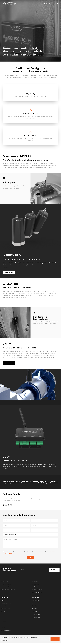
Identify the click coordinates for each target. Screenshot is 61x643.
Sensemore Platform (6, 587)
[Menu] (58, 3)
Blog (33, 603)
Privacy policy (5, 640)
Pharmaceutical (5, 608)
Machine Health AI (6, 584)
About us (3, 625)
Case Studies (35, 600)
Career (3, 628)
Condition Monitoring (37, 589)
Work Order (35, 608)
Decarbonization (36, 584)
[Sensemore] (8, 3)
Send (30, 557)
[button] (3, 505)
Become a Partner (6, 630)
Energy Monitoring (37, 592)
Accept (55, 639)
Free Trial (47, 3)
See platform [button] (9, 272)
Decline (45, 639)
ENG (55, 3)
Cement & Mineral (6, 603)
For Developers (36, 617)
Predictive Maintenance (38, 587)
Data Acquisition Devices (8, 589)
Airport (3, 600)
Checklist (34, 611)
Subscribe (54, 569)
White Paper (35, 606)
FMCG (3, 611)
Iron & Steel (4, 606)
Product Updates (36, 614)
